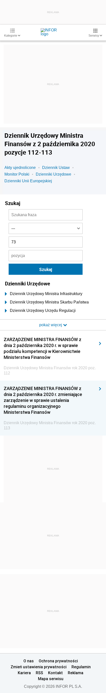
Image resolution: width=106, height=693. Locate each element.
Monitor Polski (16, 174)
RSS (39, 672)
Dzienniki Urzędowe (53, 174)
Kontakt (55, 672)
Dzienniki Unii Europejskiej (28, 181)
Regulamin (81, 666)
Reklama (75, 672)
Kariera (24, 672)
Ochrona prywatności (58, 660)
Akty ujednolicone (20, 167)
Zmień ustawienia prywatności (39, 666)
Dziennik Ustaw (56, 167)
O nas (28, 660)
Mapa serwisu (50, 678)
